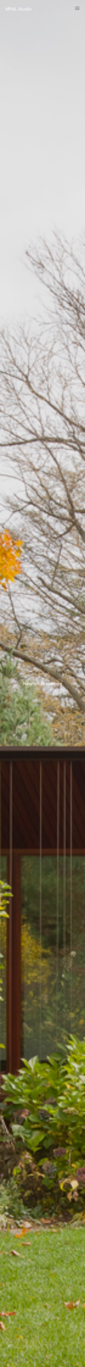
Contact (74, 16)
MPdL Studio (19, 8)
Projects (74, 7)
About (75, 11)
